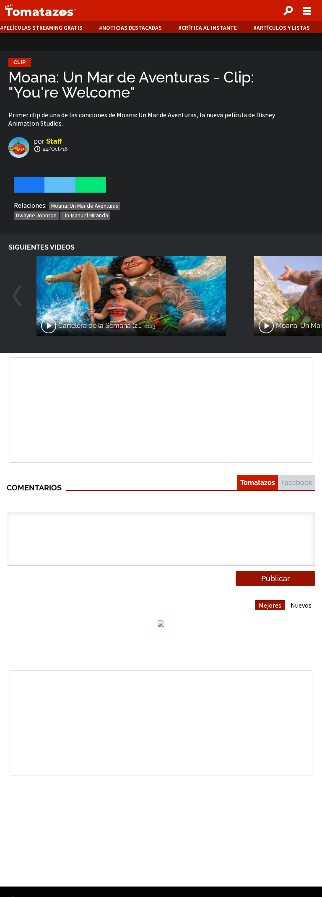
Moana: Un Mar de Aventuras (84, 205)
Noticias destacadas (132, 27)
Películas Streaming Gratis (43, 27)
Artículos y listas (283, 27)
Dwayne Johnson (36, 215)
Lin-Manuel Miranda (85, 215)
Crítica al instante (209, 27)
